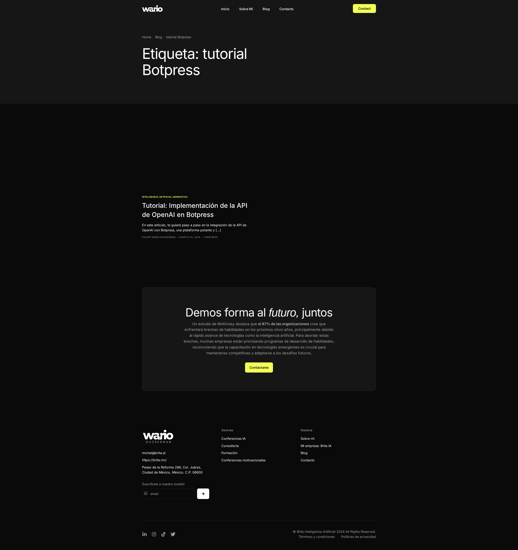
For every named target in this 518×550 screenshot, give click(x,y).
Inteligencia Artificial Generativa (165, 197)
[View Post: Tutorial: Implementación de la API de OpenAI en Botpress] (199, 156)
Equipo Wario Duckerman (159, 237)
